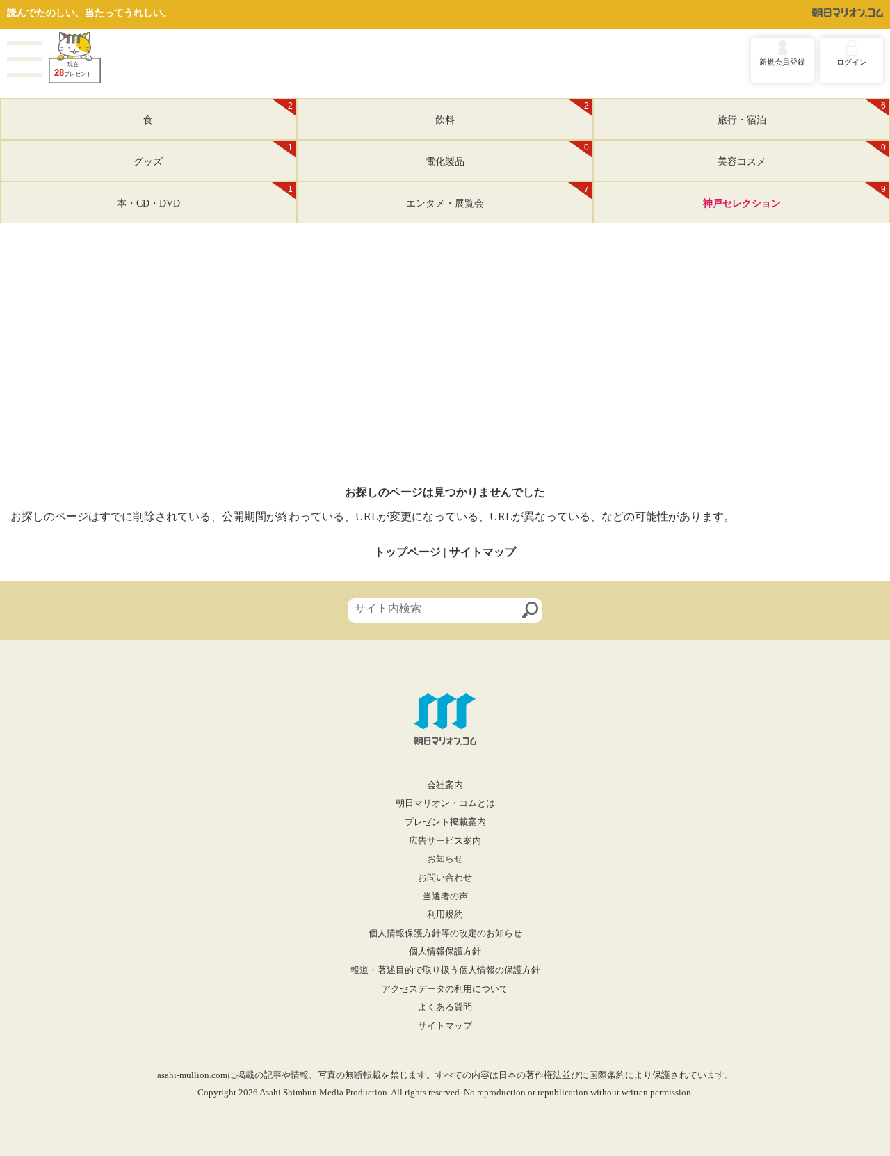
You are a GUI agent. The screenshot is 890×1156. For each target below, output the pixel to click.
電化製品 (507, 155)
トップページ (407, 552)
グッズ (213, 155)
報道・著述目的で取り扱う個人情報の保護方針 (445, 970)
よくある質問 (445, 1007)
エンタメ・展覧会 (497, 197)
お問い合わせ (445, 878)
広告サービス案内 (445, 841)
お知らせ (445, 859)
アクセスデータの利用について (445, 989)
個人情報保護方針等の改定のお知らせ (445, 933)
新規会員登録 (782, 62)
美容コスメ (802, 155)
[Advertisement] (445, 381)
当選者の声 (445, 896)
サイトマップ (482, 552)
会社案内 (445, 785)
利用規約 (445, 915)
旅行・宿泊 (802, 113)
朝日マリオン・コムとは (445, 803)
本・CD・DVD (205, 197)
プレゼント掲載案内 (445, 822)
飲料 (512, 113)
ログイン (851, 62)
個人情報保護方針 (445, 951)
